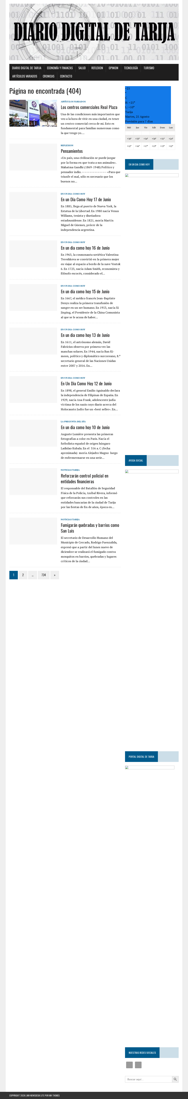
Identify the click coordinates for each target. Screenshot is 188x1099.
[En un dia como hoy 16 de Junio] (33, 265)
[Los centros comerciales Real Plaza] (33, 124)
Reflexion (97, 68)
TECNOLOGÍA (131, 68)
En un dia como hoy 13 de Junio (85, 335)
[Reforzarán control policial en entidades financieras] (33, 493)
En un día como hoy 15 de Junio (85, 291)
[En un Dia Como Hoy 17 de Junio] (33, 216)
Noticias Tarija (70, 470)
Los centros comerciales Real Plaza (89, 107)
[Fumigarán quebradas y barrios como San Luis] (33, 542)
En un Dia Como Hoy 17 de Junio (86, 199)
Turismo (149, 68)
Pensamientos (72, 150)
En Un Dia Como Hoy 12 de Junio (86, 383)
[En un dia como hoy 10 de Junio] (33, 444)
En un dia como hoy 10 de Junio (85, 427)
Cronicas (48, 76)
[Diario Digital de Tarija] (94, 32)
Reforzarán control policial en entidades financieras (84, 478)
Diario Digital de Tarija (26, 68)
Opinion (113, 68)
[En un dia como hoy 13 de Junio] (33, 352)
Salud (82, 68)
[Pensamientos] (33, 168)
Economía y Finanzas (60, 68)
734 (43, 575)
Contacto (66, 76)
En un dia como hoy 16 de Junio (85, 247)
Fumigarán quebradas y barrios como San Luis (90, 528)
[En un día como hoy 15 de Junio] (33, 308)
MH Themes (54, 1095)
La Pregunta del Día (73, 421)
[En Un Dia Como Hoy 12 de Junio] (33, 401)
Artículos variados (24, 76)
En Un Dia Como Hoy (73, 193)
